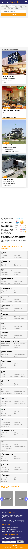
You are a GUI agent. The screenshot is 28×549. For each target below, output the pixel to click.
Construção (6, 297)
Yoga (16, 274)
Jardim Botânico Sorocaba (9, 147)
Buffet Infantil (18, 281)
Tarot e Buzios (5, 345)
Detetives (4, 434)
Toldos (4, 318)
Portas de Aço (19, 317)
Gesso (17, 299)
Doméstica (5, 460)
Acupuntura (18, 272)
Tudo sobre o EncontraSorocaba (11, 527)
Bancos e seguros (6, 457)
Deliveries (18, 264)
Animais (4, 467)
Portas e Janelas (6, 415)
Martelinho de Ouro (20, 391)
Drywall (4, 299)
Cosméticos (5, 354)
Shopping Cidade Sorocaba (9, 78)
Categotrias (6, 465)
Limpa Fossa (5, 426)
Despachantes (19, 433)
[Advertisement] (14, 32)
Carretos (4, 383)
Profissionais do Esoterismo (11, 341)
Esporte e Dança (7, 270)
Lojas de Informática (7, 376)
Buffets (4, 281)
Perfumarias (5, 356)
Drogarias (17, 255)
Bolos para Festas (6, 264)
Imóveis (4, 458)
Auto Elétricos (5, 391)
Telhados (4, 481)
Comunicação (7, 361)
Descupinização (6, 424)
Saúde (5, 324)
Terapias (17, 337)
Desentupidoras (6, 419)
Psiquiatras (5, 337)
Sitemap (20, 547)
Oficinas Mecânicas (7, 393)
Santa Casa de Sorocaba (9, 183)
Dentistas (4, 326)
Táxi (3, 257)
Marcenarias (18, 301)
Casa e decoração (8, 288)
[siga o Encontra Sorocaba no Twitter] (20, 521)
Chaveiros (4, 255)
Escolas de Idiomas (20, 403)
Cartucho (4, 413)
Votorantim (21, 499)
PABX (3, 436)
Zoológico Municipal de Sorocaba (11, 151)
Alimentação (6, 261)
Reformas (17, 480)
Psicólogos (6, 332)
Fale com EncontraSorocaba (10, 529)
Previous (3, 499)
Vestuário (4, 480)
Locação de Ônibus (20, 383)
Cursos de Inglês (19, 401)
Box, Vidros (18, 412)
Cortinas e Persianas (7, 292)
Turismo (17, 478)
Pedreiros (4, 310)
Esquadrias (5, 317)
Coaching (4, 335)
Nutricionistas (18, 326)
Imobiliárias (18, 458)
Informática (6, 371)
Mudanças (18, 385)
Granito (17, 444)
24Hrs (5, 252)
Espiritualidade (19, 469)
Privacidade (8, 547)
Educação (5, 398)
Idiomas (4, 405)
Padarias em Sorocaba (8, 115)
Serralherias (6, 314)
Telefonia (17, 366)
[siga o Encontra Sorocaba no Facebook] (8, 521)
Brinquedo (17, 283)
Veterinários (18, 328)
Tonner (4, 367)
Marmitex (4, 266)
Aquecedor (5, 291)
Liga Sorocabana (7, 185)
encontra (10, 2)
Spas (16, 356)
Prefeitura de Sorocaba (10, 145)
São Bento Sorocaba (8, 149)
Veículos (5, 389)
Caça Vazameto (6, 422)
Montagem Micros (20, 376)
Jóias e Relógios (6, 478)
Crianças (17, 467)
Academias (5, 272)
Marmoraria (5, 444)
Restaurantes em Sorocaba (11, 110)
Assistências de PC (20, 374)
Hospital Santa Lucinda (8, 181)
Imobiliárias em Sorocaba (9, 83)
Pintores (17, 310)
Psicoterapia (18, 335)
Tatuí (7, 499)
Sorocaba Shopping (7, 80)
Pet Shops (5, 328)
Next (26, 499)
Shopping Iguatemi (8, 76)
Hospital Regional (8, 179)
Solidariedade (5, 471)
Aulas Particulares (6, 401)
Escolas (4, 403)
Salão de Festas (6, 283)
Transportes (6, 380)
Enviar (20, 541)
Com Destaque (11, 531)
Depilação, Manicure (20, 354)
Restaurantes (18, 266)
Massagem (5, 274)
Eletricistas (5, 308)
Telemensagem (19, 257)
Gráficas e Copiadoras (20, 364)
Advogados (5, 433)
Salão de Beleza (7, 351)
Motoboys (4, 385)
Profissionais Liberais (8, 430)
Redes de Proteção (20, 318)
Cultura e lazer (5, 469)
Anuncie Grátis (19, 531)
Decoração (18, 292)
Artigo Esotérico (6, 343)
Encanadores (18, 308)
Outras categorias (8, 442)
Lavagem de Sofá (19, 434)
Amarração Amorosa (20, 343)
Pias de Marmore (6, 446)
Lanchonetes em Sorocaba (9, 117)
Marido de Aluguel (8, 305)
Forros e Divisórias (7, 301)
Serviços (4, 409)
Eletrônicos (18, 457)
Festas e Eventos (8, 278)
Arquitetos (18, 291)
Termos (15, 547)
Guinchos (17, 413)
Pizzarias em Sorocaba (8, 113)
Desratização (18, 424)
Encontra (14, 14)
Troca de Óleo (18, 393)
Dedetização (18, 422)
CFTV (3, 374)
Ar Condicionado (6, 412)
